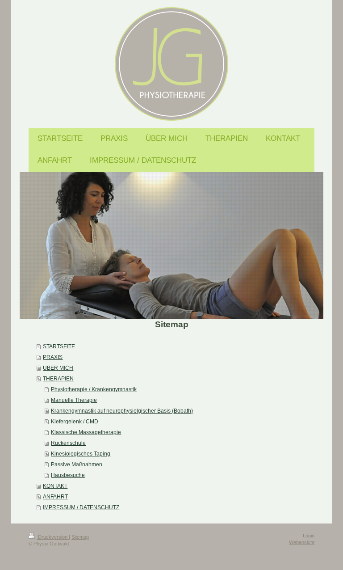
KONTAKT (55, 486)
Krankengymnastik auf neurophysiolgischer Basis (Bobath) (122, 411)
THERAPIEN (58, 379)
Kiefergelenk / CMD (74, 421)
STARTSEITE (59, 346)
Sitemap (80, 537)
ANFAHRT (55, 497)
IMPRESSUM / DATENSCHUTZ (81, 507)
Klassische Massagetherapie (86, 432)
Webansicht (301, 542)
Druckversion (53, 537)
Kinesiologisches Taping (80, 454)
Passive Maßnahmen (76, 464)
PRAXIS (53, 357)
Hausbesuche (68, 475)
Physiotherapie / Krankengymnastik (94, 389)
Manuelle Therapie (74, 400)
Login (308, 535)
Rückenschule (68, 443)
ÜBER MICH (58, 368)
